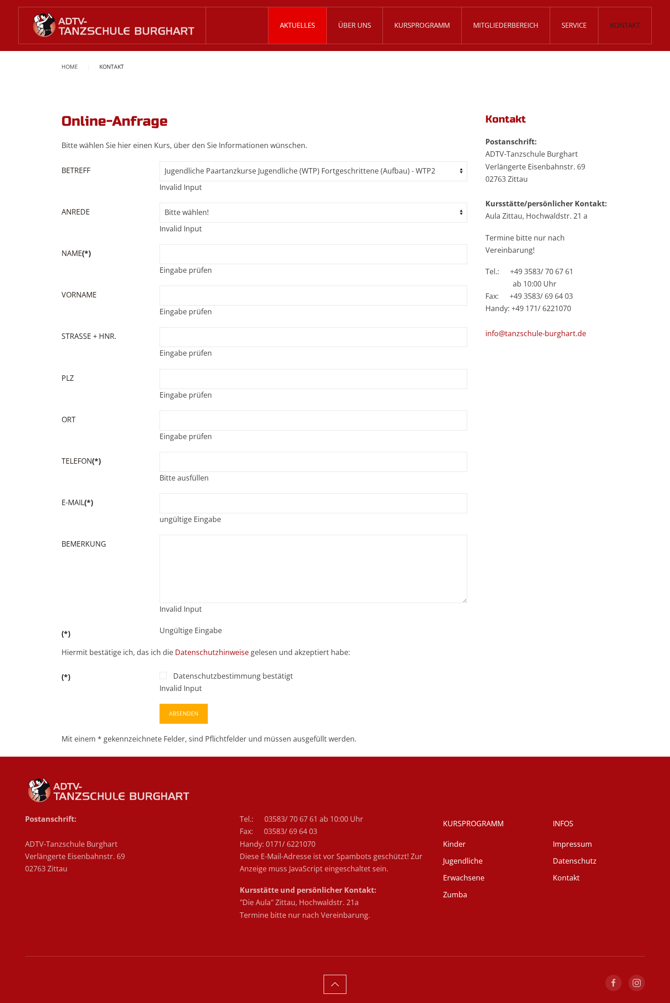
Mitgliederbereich (505, 25)
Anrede (76, 212)
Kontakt (625, 25)
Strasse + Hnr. (89, 336)
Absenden (183, 713)
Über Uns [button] (354, 25)
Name (76, 253)
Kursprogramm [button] (422, 25)
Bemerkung (84, 544)
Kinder (454, 844)
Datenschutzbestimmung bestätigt (232, 676)
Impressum (572, 844)
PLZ (68, 378)
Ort (69, 420)
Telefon (81, 461)
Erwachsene (463, 878)
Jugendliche (463, 861)
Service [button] (574, 25)
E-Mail (77, 502)
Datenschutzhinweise (212, 652)
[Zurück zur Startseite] (112, 25)
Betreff (76, 170)
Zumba (455, 895)
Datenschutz (575, 861)
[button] (335, 984)
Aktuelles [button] (297, 25)
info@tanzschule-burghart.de (535, 333)
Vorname (79, 295)
